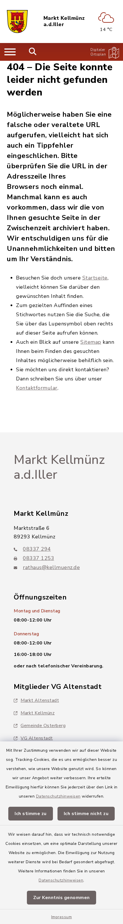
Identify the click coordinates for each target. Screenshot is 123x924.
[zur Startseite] (17, 21)
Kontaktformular (36, 387)
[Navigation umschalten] (10, 52)
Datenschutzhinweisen (58, 796)
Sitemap (90, 342)
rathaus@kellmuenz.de (51, 567)
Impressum (61, 917)
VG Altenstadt (37, 738)
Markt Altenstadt (40, 700)
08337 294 (37, 549)
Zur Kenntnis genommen (61, 897)
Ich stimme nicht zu (86, 813)
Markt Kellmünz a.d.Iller (64, 21)
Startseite (95, 277)
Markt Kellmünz (38, 713)
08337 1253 (38, 558)
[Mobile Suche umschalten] (33, 52)
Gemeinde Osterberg (43, 725)
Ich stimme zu (31, 813)
